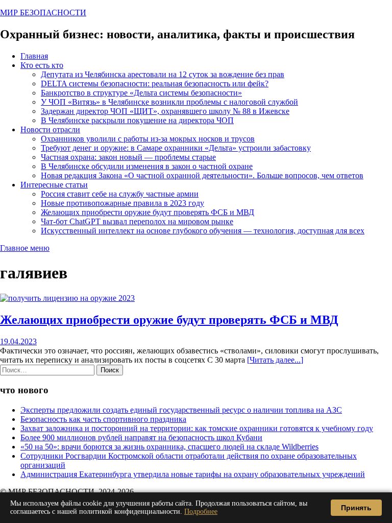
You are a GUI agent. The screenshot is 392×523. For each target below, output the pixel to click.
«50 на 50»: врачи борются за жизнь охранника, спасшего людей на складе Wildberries (169, 446)
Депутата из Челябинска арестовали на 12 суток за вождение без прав (162, 74)
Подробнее (200, 511)
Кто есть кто (41, 65)
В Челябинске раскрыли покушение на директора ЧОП (137, 120)
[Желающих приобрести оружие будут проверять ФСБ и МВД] (67, 298)
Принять (356, 508)
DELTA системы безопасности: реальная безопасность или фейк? (154, 83)
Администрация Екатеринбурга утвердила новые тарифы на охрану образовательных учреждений (192, 474)
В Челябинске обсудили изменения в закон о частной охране (147, 166)
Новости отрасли (50, 129)
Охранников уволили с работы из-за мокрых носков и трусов (148, 138)
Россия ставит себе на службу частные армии (120, 193)
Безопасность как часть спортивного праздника (103, 419)
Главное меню (25, 248)
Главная (34, 56)
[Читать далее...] (275, 359)
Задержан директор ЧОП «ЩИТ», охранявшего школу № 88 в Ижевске (165, 111)
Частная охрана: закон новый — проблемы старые (128, 157)
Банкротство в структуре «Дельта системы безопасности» (141, 92)
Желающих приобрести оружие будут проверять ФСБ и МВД (147, 212)
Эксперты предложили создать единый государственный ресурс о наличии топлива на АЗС (181, 410)
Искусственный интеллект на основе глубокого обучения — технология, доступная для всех (202, 230)
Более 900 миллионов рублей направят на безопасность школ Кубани (141, 437)
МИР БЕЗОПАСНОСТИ (43, 12)
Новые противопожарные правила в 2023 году (122, 203)
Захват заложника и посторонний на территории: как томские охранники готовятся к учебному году (196, 428)
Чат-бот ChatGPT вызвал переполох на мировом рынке (137, 221)
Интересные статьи (54, 184)
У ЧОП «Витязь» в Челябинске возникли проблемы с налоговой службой (169, 102)
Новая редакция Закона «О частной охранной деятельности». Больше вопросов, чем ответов (202, 175)
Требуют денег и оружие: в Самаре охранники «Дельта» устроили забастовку (176, 148)
